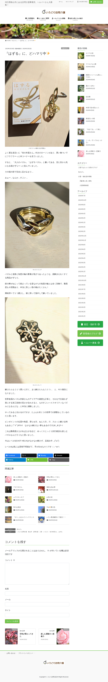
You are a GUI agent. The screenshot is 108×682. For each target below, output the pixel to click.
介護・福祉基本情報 (85, 176)
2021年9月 (81, 285)
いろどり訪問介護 (22, 532)
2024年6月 (81, 205)
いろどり (45, 532)
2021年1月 (81, 316)
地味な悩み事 (51, 487)
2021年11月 (82, 276)
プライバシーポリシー (25, 653)
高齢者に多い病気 (86, 181)
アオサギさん (17, 487)
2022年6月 (81, 249)
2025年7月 (81, 196)
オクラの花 (89, 53)
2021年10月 (82, 280)
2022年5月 (81, 254)
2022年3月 (81, 262)
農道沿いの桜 (90, 118)
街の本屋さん (53, 532)
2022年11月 (82, 240)
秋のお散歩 (17, 507)
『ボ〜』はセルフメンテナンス (23, 517)
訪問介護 (35, 532)
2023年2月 (81, 231)
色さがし (65, 48)
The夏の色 (51, 507)
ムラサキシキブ (18, 497)
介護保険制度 (84, 185)
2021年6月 (81, 294)
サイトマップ (69, 1)
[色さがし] (11, 636)
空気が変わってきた (53, 477)
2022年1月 (81, 271)
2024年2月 (81, 218)
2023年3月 (81, 227)
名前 (7, 589)
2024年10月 (82, 200)
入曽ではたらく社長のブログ (87, 167)
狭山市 (30, 532)
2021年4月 (81, 303)
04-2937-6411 (83, 1)
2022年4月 (81, 258)
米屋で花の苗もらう (92, 107)
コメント (10, 560)
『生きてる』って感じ (93, 129)
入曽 (41, 532)
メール (8, 600)
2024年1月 (81, 222)
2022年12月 (82, 236)
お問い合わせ (97, 2)
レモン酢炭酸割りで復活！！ (56, 517)
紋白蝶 (88, 97)
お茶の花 (49, 497)
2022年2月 (81, 267)
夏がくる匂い (90, 86)
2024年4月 (81, 213)
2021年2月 (81, 312)
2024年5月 (81, 209)
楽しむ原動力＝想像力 (20, 477)
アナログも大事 (91, 64)
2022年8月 (81, 245)
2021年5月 (81, 298)
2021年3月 (81, 307)
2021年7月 (81, 289)
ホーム (61, 1)
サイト (8, 610)
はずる (60, 532)
